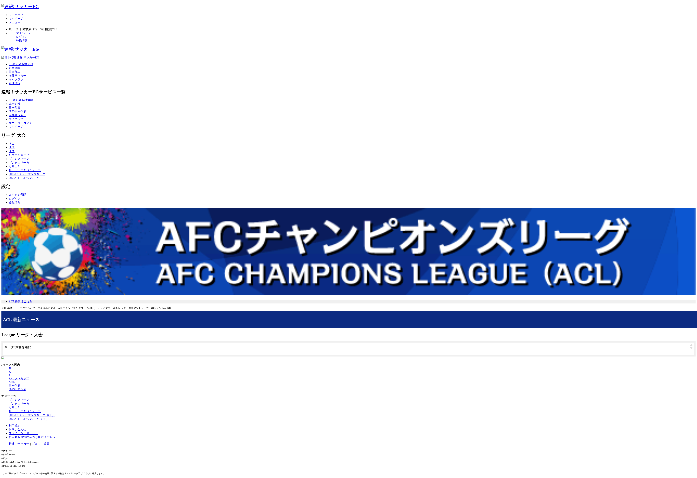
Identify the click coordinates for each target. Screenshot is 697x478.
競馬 (46, 443)
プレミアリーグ (19, 158)
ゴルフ (36, 443)
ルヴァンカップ (19, 155)
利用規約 (14, 425)
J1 (10, 368)
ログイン (22, 36)
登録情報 (22, 40)
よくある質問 (17, 194)
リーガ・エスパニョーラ (25, 170)
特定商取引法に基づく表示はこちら (32, 437)
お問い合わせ (17, 429)
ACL (12, 382)
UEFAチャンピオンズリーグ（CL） (32, 415)
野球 (12, 443)
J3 (10, 374)
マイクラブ (16, 79)
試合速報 (14, 68)
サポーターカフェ (20, 122)
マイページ (23, 33)
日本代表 (14, 71)
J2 (10, 371)
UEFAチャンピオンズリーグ (27, 174)
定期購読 (14, 83)
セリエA (14, 166)
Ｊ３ (12, 151)
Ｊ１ (12, 143)
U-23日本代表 (17, 111)
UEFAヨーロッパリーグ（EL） (29, 418)
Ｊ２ (12, 147)
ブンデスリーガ (19, 162)
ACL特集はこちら (20, 301)
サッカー (23, 443)
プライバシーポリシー (23, 433)
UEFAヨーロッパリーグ (24, 177)
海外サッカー (17, 75)
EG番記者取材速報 (21, 64)
